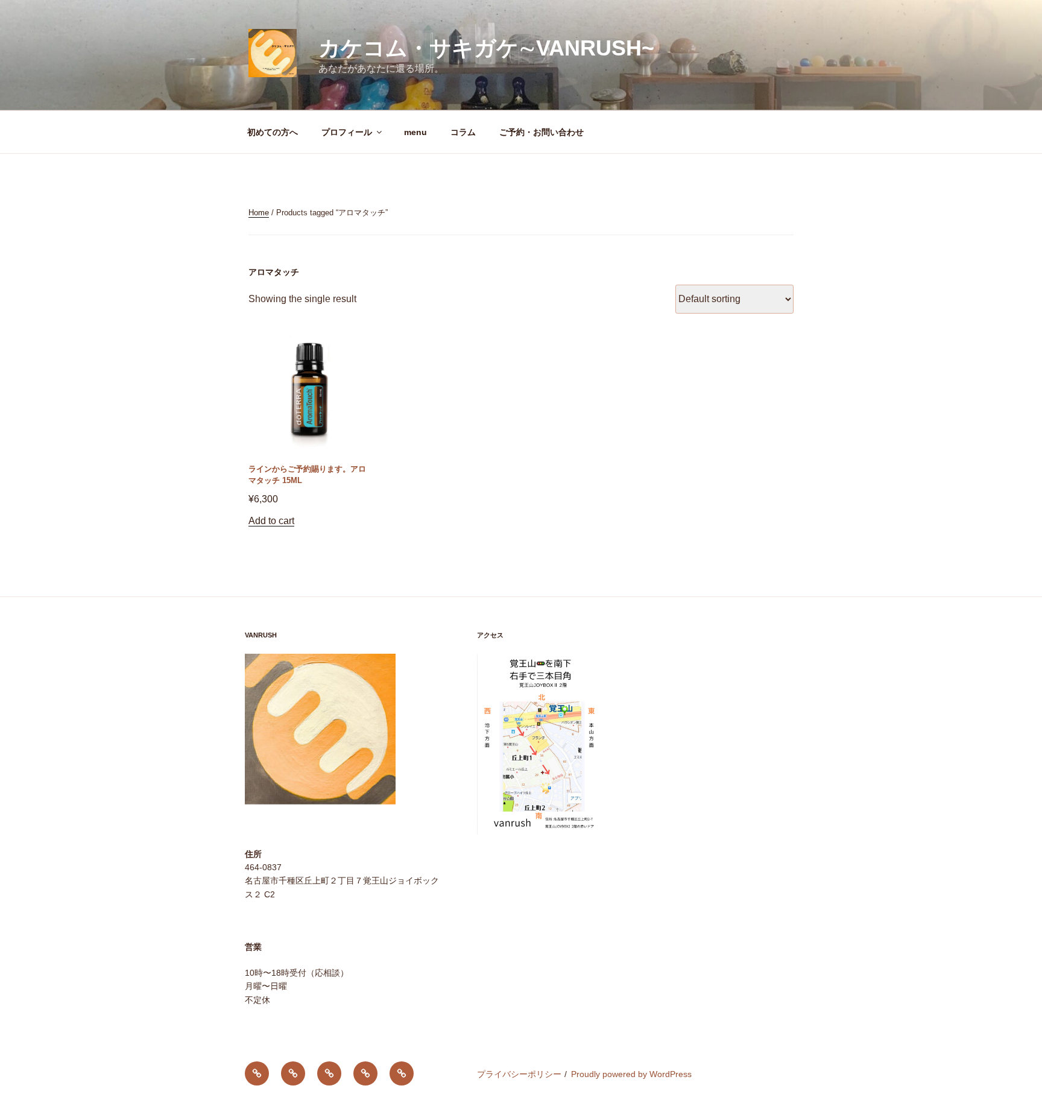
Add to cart (271, 521)
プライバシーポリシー (519, 1074)
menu (415, 132)
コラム (463, 132)
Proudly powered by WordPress (631, 1074)
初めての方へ (272, 132)
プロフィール (346, 132)
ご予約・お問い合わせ (541, 132)
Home (258, 212)
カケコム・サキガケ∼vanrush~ (486, 48)
